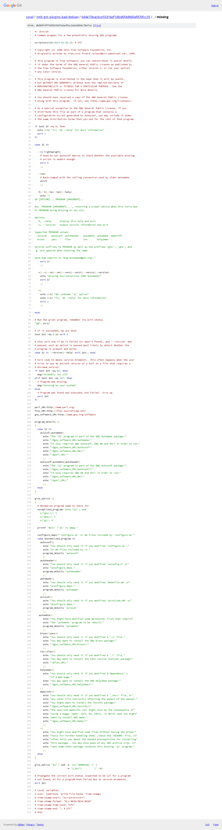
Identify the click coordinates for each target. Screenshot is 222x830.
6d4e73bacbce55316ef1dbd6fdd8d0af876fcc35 (116, 17)
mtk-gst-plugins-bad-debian (57, 17)
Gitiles (21, 824)
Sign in (215, 5)
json (216, 824)
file (97, 25)
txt (207, 824)
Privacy (30, 824)
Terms (40, 824)
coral (29, 17)
